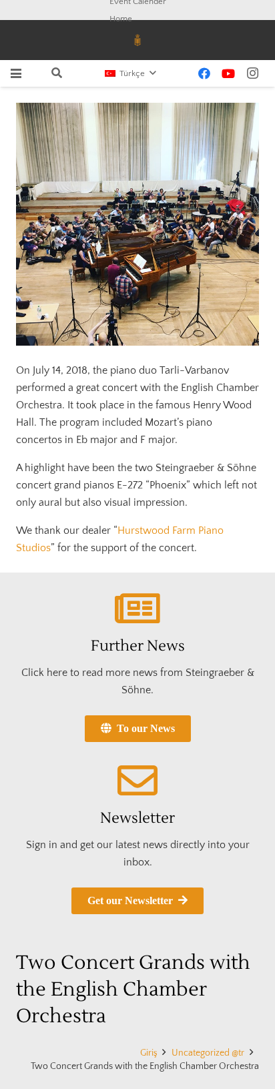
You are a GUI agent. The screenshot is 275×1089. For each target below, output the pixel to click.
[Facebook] (204, 73)
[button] (16, 73)
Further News (138, 646)
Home (120, 18)
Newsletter (137, 818)
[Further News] (137, 609)
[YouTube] (228, 73)
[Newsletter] (137, 781)
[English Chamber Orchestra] (137, 224)
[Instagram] (252, 73)
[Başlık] (137, 40)
